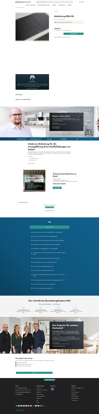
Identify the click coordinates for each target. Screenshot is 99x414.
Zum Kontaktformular (19, 394)
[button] (83, 2)
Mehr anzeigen (57, 187)
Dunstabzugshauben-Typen (44, 5)
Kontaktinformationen (75, 396)
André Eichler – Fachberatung (42, 390)
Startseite (16, 7)
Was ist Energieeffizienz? (41, 396)
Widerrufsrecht (74, 394)
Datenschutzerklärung (75, 398)
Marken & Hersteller (30, 5)
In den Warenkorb (73, 33)
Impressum (73, 390)
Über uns (70, 5)
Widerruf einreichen (49, 379)
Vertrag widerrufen (74, 400)
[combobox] (54, 2)
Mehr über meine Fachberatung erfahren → (32, 88)
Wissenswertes (62, 5)
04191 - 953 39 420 (56, 128)
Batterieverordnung (40, 394)
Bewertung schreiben (49, 207)
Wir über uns (39, 388)
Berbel (55, 19)
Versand (59, 30)
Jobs (37, 400)
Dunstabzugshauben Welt (21, 410)
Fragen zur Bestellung (49, 227)
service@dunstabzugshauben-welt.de (58, 346)
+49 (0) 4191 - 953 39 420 (22, 388)
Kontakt (38, 402)
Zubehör (54, 5)
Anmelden (34, 372)
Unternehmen (39, 392)
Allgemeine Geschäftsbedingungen (77, 388)
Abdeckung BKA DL (21, 7)
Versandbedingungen (75, 392)
